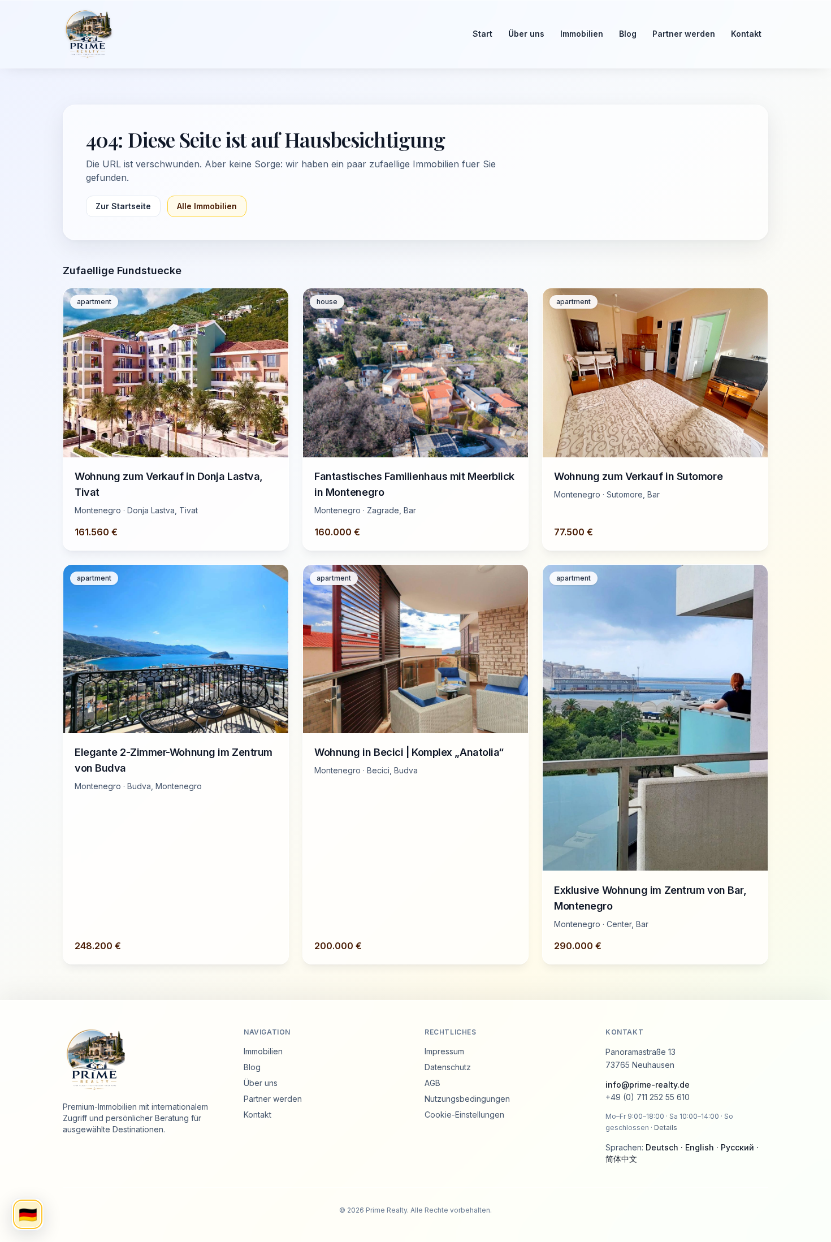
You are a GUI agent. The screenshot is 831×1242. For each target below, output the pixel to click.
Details (665, 1127)
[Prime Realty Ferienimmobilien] (257, 34)
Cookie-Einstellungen (464, 1114)
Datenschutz (448, 1067)
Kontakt (746, 33)
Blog (628, 33)
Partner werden (683, 33)
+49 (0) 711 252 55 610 (647, 1097)
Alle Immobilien (207, 206)
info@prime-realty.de (647, 1084)
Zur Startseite (123, 206)
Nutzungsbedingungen (467, 1098)
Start (482, 33)
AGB (432, 1083)
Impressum (444, 1051)
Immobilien (581, 33)
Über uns (526, 33)
